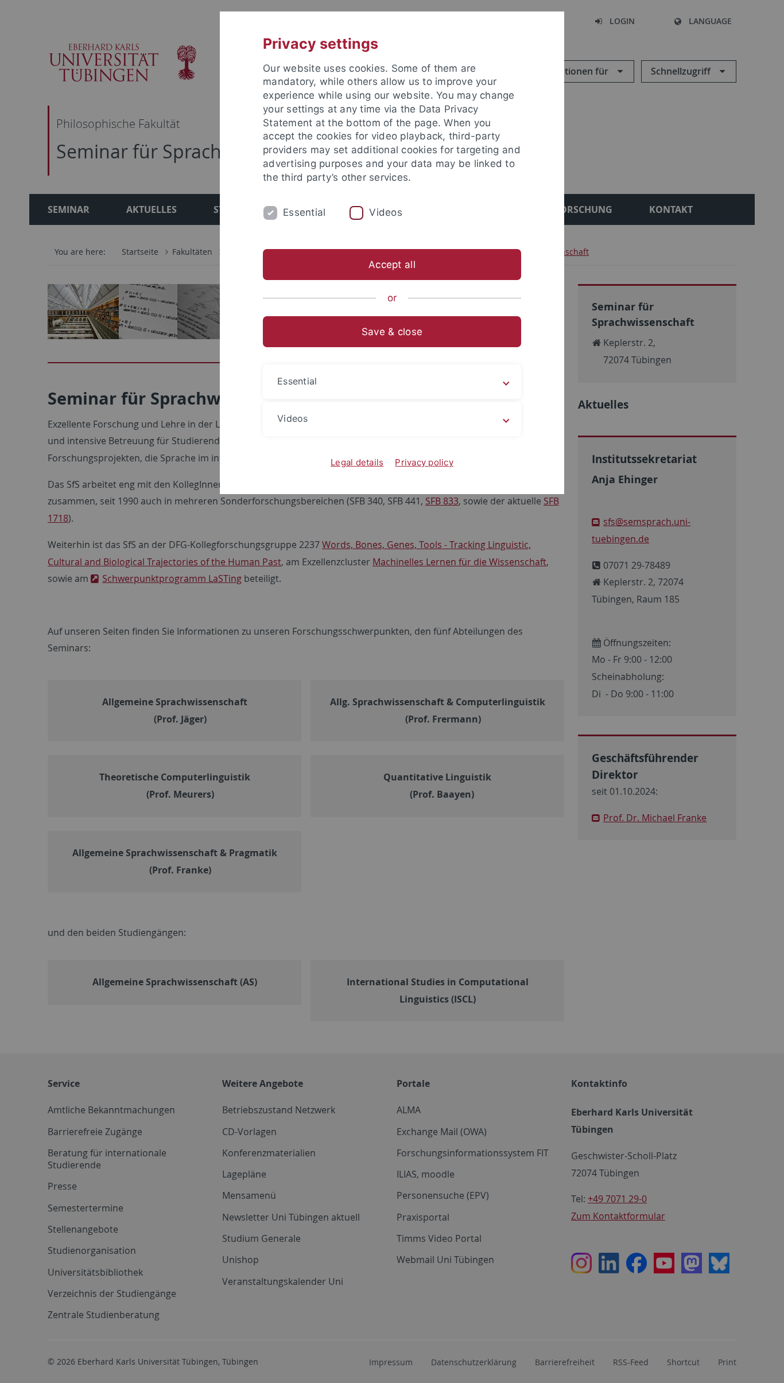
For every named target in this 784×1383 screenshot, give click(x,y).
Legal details (357, 462)
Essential (304, 212)
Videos (385, 212)
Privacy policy (424, 462)
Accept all (392, 264)
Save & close (392, 331)
